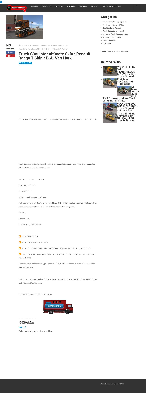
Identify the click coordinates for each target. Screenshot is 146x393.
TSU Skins (59, 6)
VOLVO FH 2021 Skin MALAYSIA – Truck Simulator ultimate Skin (128, 107)
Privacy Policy (109, 6)
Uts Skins (71, 6)
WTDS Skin (94, 6)
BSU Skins (82, 6)
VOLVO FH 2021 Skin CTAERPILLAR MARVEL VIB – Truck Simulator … (128, 72)
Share (11, 52)
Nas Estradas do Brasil (112, 37)
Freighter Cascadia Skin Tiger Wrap (125, 81)
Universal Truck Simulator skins (115, 34)
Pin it (11, 56)
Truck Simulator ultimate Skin (39, 45)
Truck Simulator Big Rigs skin (114, 22)
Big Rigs (34, 6)
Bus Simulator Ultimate (112, 28)
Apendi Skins (106, 384)
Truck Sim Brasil (109, 40)
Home (22, 45)
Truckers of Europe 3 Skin (113, 25)
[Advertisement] (58, 85)
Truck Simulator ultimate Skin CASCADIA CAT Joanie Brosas (126, 117)
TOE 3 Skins (46, 6)
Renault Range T (59, 45)
